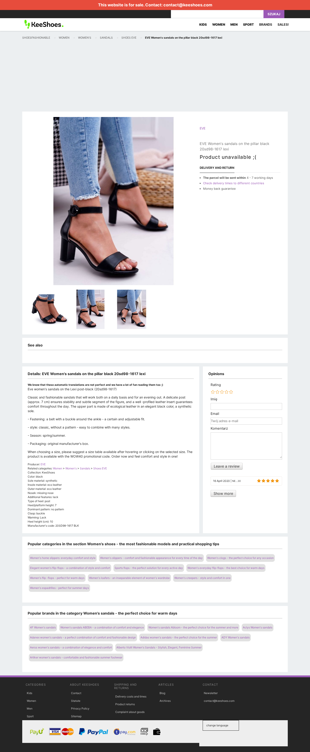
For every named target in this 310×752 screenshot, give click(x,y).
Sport (30, 716)
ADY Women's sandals (235, 637)
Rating (216, 385)
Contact (76, 693)
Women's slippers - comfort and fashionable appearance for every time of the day (151, 558)
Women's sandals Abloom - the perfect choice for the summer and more (193, 627)
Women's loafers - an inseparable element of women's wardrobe (129, 578)
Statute (75, 700)
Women (31, 700)
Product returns (125, 704)
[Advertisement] (155, 76)
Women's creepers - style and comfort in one (202, 578)
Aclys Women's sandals (257, 627)
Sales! (283, 24)
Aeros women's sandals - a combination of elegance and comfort (71, 647)
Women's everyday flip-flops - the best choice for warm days (225, 568)
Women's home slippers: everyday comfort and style (63, 558)
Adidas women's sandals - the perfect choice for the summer (178, 637)
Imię (214, 399)
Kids (29, 693)
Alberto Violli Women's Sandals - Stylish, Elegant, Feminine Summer (159, 647)
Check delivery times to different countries (233, 183)
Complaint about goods (130, 712)
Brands (265, 24)
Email (215, 414)
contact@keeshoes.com (187, 4)
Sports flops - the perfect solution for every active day (149, 568)
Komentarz (219, 428)
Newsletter (211, 693)
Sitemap (76, 716)
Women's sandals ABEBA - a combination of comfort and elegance (102, 627)
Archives (165, 700)
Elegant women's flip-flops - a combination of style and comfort (70, 568)
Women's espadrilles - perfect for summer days (59, 588)
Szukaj (274, 14)
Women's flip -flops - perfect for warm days (57, 578)
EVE (202, 128)
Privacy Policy (80, 708)
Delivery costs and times (130, 696)
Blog (162, 693)
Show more (223, 493)
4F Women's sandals (43, 627)
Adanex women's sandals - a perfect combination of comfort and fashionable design (83, 637)
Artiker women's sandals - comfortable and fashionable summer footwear (76, 657)
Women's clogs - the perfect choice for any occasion (240, 558)
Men (29, 708)
